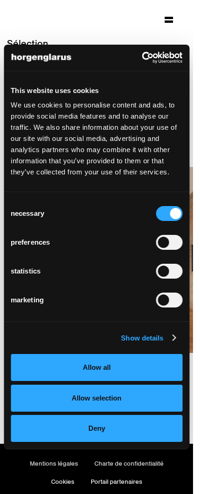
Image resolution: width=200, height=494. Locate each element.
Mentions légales (54, 464)
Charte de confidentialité (129, 464)
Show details (142, 338)
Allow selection (96, 398)
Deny (96, 428)
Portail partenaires (116, 482)
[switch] (169, 242)
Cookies (62, 482)
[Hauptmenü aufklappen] (169, 19)
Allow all (97, 367)
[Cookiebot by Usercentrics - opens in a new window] (141, 58)
